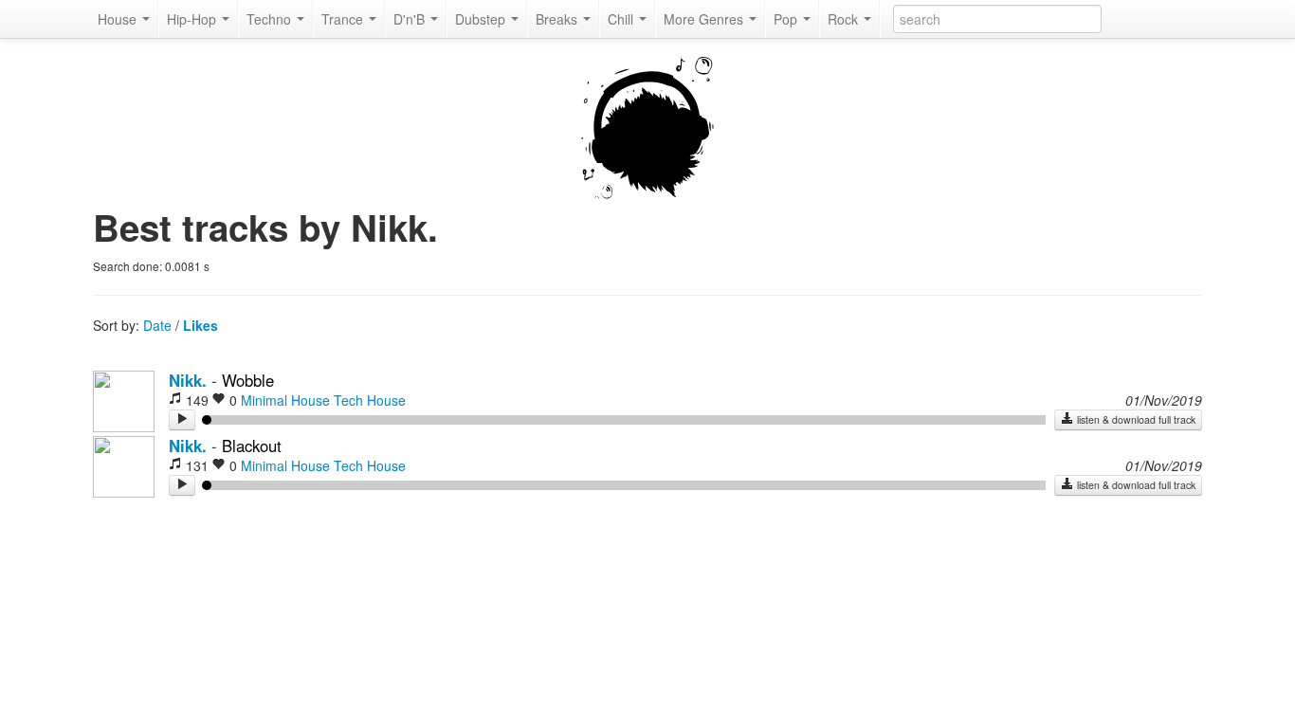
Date (157, 325)
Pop (787, 18)
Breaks (558, 18)
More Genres (705, 18)
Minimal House (285, 400)
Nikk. (188, 380)
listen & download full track (1134, 419)
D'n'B (411, 18)
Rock (845, 18)
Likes (200, 325)
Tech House (370, 400)
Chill (622, 18)
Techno (270, 18)
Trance (344, 18)
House (119, 18)
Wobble (248, 380)
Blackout (252, 445)
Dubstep (482, 18)
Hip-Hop (193, 18)
